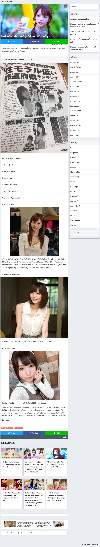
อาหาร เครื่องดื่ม (75, 206)
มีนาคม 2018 (74, 120)
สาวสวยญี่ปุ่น (19, 428)
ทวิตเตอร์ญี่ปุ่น (75, 172)
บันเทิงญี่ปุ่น (74, 182)
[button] (97, 6)
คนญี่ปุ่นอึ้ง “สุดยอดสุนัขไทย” (79, 19)
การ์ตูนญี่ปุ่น (74, 152)
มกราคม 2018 (74, 130)
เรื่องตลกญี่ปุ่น (75, 220)
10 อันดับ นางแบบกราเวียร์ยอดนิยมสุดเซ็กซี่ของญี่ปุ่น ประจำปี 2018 (84, 25)
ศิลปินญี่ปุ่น (74, 186)
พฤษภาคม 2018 (75, 111)
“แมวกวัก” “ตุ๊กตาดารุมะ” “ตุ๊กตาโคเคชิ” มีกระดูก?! (83, 33)
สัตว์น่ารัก (73, 191)
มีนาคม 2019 (74, 62)
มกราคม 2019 (74, 72)
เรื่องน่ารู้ (73, 225)
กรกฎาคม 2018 (75, 101)
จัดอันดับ (10, 428)
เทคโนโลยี (73, 211)
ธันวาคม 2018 (74, 77)
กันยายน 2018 (75, 91)
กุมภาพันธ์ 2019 (75, 67)
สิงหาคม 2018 (74, 96)
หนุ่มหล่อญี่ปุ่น (74, 201)
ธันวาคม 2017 (74, 135)
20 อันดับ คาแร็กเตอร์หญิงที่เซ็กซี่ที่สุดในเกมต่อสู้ (84, 40)
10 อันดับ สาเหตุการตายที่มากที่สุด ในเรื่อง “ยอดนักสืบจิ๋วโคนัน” (83, 48)
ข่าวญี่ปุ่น (73, 157)
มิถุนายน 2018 (75, 106)
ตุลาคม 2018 (74, 86)
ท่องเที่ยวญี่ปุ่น (75, 177)
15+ (4, 428)
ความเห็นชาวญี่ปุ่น (76, 162)
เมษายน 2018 (74, 116)
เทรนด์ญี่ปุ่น (74, 215)
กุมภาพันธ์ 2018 (75, 125)
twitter (8, 420)
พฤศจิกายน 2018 (76, 82)
